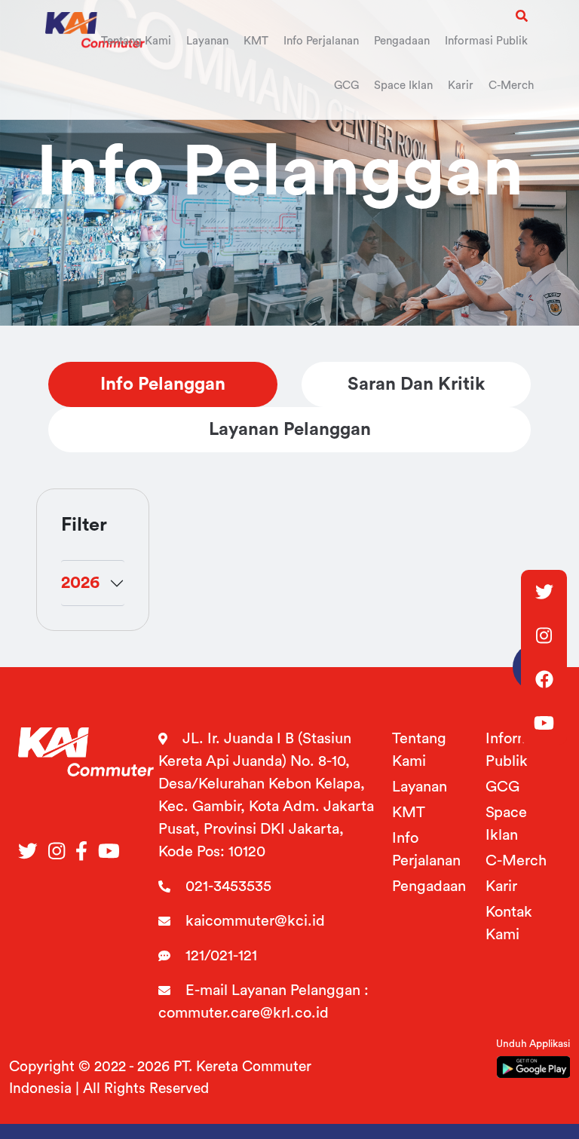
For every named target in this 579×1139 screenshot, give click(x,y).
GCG (502, 787)
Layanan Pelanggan (290, 430)
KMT (408, 812)
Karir (501, 886)
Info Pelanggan (162, 384)
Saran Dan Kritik (416, 384)
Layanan (419, 787)
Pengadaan (429, 886)
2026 (80, 582)
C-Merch (516, 860)
